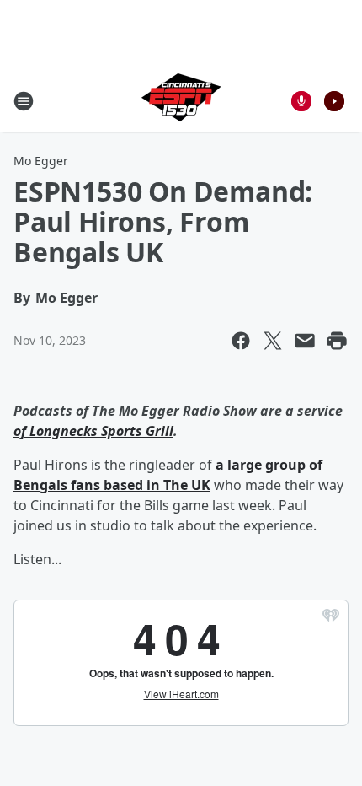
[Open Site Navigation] (23, 101)
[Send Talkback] (301, 101)
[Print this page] (337, 341)
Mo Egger (40, 161)
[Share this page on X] (273, 341)
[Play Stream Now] (334, 101)
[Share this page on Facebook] (241, 341)
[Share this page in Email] (305, 341)
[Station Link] (181, 100)
